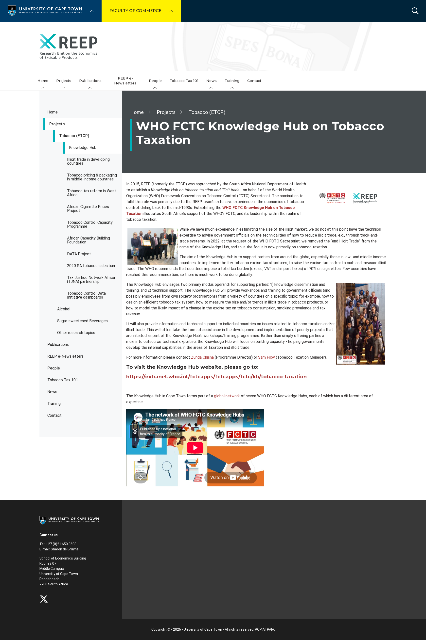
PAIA (270, 629)
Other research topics (76, 332)
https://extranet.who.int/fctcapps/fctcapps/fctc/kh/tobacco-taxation (216, 377)
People (53, 368)
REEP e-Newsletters (65, 356)
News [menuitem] (211, 81)
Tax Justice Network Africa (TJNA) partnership (91, 279)
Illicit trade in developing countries (88, 161)
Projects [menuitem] (63, 81)
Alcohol (63, 309)
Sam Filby (266, 357)
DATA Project (79, 254)
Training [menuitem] (232, 81)
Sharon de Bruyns (65, 549)
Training (54, 403)
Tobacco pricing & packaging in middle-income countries (92, 177)
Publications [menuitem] (90, 81)
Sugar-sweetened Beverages (82, 321)
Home (52, 112)
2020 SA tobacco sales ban (91, 265)
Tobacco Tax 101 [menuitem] (184, 81)
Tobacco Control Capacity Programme (90, 224)
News (52, 391)
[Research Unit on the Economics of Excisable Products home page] (213, 46)
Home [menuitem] (42, 81)
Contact (54, 415)
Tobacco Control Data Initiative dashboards (86, 295)
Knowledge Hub (82, 147)
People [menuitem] (155, 81)
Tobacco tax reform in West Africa (91, 193)
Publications (58, 344)
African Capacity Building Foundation (88, 240)
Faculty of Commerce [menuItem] (135, 10)
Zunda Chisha (202, 357)
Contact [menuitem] (254, 81)
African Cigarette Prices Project (88, 208)
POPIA (260, 629)
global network (227, 396)
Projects (57, 124)
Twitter (43, 599)
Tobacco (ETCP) (74, 135)
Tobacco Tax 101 (62, 380)
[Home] (45, 10)
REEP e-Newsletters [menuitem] (125, 80)
